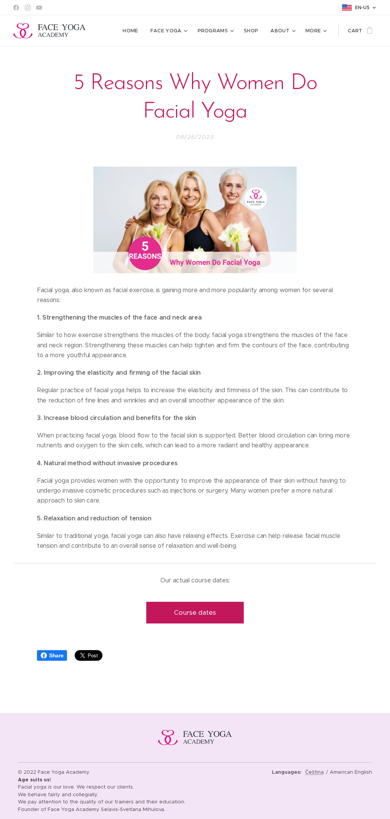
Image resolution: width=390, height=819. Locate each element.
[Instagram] (27, 7)
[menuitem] (132, 30)
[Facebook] (16, 7)
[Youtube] (39, 7)
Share (56, 655)
